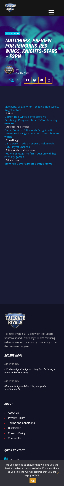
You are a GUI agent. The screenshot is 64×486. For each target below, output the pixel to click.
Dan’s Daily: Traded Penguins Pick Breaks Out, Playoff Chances (29, 145)
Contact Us (15, 438)
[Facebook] (27, 80)
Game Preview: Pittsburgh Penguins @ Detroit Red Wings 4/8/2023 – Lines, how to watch (31, 133)
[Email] (41, 80)
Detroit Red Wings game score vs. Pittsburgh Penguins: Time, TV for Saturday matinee (30, 120)
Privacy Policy (16, 417)
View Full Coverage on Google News (28, 163)
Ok (32, 480)
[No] (59, 473)
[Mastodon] (34, 80)
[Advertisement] (32, 202)
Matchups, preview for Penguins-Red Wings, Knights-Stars (31, 108)
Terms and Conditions (21, 423)
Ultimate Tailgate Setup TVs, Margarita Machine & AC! (25, 388)
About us (13, 412)
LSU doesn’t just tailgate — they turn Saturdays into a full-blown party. (29, 371)
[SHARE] (48, 80)
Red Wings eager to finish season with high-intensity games (31, 155)
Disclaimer (14, 428)
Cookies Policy (16, 433)
